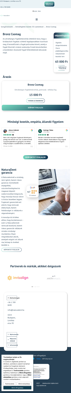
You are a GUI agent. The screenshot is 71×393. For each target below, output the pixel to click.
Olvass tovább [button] (7, 146)
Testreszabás (9, 384)
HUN (35, 11)
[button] (37, 19)
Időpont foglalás (35, 108)
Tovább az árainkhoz (35, 101)
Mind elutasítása (24, 384)
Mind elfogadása (17, 388)
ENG (39, 11)
